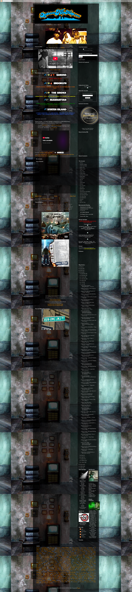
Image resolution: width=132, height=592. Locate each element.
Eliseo (82, 490)
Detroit (48, 556)
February (83, 460)
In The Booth (61, 561)
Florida (59, 557)
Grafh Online (82, 176)
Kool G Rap (43, 564)
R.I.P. (94, 572)
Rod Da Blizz (72, 574)
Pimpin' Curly (66, 569)
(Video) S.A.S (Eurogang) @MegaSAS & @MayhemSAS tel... (88, 421)
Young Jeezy (88, 581)
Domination (81, 556)
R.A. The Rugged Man (83, 572)
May (82, 455)
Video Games (64, 580)
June (82, 284)
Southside (60, 576)
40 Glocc (38, 547)
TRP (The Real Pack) (83, 486)
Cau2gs (94, 551)
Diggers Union (82, 168)
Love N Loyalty (66, 154)
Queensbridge (47, 155)
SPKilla (62, 47)
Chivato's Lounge (83, 164)
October (83, 277)
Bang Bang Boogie (67, 548)
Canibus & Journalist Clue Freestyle (93, 516)
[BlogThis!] (59, 152)
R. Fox (82, 482)
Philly (61, 569)
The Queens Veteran (83, 535)
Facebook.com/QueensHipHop (55, 300)
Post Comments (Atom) (45, 198)
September (83, 278)
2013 (81, 268)
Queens (39, 572)
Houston (49, 561)
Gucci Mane (46, 559)
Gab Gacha (68, 558)
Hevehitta (91, 559)
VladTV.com (86, 580)
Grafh (89, 558)
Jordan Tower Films (61, 563)
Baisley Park (59, 548)
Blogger (78, 588)
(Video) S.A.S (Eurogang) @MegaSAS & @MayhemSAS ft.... (88, 353)
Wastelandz (43, 581)
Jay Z (79, 562)
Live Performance (55, 565)
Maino (87, 565)
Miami (45, 567)
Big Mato (57, 550)
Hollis (44, 561)
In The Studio (68, 561)
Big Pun (68, 550)
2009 (81, 466)
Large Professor (64, 564)
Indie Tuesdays (77, 561)
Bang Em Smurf (76, 548)
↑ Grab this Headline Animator (87, 50)
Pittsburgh (72, 569)
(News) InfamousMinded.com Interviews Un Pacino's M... (87, 394)
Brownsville (57, 551)
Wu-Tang (63, 581)
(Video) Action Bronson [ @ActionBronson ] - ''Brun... (87, 308)
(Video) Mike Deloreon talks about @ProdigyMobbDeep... (87, 318)
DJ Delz (77, 553)
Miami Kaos (51, 567)
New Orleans (72, 568)
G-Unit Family (82, 173)
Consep (89, 552)
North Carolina (38, 155)
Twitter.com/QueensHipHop (55, 299)
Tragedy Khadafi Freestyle (92, 531)
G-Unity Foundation (60, 558)
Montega (82, 497)
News (78, 568)
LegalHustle (84, 564)
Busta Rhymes (64, 551)
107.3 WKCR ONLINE (84, 212)
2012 (81, 270)
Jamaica (74, 562)
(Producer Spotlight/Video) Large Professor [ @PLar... (87, 303)
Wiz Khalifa (50, 581)
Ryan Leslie (46, 575)
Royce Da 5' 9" (93, 574)
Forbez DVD (82, 171)
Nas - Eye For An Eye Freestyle (92, 533)
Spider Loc (68, 576)
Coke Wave (66, 552)
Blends (92, 550)
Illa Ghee (54, 561)
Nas (60, 568)
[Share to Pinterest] (63, 152)
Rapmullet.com (61, 573)
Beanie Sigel (91, 548)
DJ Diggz (83, 553)
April (82, 457)
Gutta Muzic (53, 559)
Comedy (72, 552)
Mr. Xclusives (82, 185)
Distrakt (82, 496)
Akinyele (58, 547)
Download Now (88, 229)
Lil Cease (91, 564)
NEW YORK (54, 568)
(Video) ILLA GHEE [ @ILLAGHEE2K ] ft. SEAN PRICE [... (88, 383)
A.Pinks (82, 489)
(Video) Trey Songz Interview (87, 128)
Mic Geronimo (58, 567)
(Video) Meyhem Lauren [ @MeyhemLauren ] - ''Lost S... (87, 350)
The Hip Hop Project (84, 194)
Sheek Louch (38, 576)
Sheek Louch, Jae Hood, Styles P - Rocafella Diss (92, 523)
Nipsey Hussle (83, 480)
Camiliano (83, 551)
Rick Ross (47, 574)
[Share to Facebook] (61, 152)
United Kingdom (39, 580)
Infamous (49, 154)
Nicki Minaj (84, 568)
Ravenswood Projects (70, 573)
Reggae (87, 573)
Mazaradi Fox (39, 567)
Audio (52, 548)
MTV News (81, 565)
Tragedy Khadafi (44, 579)
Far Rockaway (46, 557)
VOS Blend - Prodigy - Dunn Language (92, 494)
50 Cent (44, 547)
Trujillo (82, 479)
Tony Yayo (85, 577)
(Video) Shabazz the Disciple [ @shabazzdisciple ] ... (87, 389)
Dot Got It (82, 170)
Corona (40, 553)
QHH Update (83, 570)
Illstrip (82, 499)
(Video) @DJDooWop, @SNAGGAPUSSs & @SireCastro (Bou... (88, 377)
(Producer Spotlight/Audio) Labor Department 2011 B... (87, 380)
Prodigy (42, 155)
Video (55, 155)
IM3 (46, 154)
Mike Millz (83, 488)
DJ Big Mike (72, 553)
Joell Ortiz (46, 563)
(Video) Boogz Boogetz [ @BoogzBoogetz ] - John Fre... (87, 286)
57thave (81, 162)
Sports (73, 576)
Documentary (64, 556)
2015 (81, 266)
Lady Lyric (83, 498)
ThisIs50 (81, 199)
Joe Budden (38, 563)
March (82, 458)
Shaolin (92, 575)
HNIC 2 (58, 559)
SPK (51, 575)
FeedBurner (90, 99)
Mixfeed (81, 184)
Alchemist (90, 547)
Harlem (69, 559)
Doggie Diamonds (72, 556)
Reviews (92, 573)
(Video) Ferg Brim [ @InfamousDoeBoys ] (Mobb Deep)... (87, 324)
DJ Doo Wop (89, 553)
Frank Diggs (80, 557)
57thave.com (52, 547)
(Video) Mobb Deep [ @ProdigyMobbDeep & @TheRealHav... (86, 373)
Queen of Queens (91, 570)
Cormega (94, 552)
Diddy (53, 556)
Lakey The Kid (56, 564)
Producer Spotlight (92, 569)
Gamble (82, 505)
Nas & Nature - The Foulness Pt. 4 (93, 521)
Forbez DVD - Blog (84, 216)
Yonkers (69, 581)
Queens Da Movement (51, 572)
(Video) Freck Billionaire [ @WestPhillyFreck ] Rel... (86, 403)
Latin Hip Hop (71, 564)
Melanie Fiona (82, 481)
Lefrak (77, 564)
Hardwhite (64, 559)
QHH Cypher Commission (54, 570)
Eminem (92, 556)
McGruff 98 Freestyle (92, 535)
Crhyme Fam (48, 553)
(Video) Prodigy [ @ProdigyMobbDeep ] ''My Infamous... (88, 330)
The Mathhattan (83, 197)
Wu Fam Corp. (83, 202)
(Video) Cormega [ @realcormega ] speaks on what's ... (88, 306)
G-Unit (52, 558)
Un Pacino (92, 579)
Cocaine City (59, 552)
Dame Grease (87, 555)
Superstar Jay (49, 577)
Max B (92, 565)
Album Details (65, 547)
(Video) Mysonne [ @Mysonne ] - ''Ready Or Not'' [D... (87, 356)
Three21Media (72, 577)
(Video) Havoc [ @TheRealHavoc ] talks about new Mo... (88, 453)
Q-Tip (46, 570)
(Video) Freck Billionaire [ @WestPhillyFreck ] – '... (86, 406)
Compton (84, 552)
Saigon (55, 575)
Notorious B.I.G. (45, 569)
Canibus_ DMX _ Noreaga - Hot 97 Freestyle (92, 511)
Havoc (75, 559)
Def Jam (42, 556)
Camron (88, 551)
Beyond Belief (82, 503)
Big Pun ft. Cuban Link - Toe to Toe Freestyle (92, 526)
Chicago (39, 552)
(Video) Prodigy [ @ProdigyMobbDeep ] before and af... (88, 432)
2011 (81, 272)
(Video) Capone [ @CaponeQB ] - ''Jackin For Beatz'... (87, 415)
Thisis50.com (44, 125)
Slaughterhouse (46, 576)
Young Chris (81, 581)
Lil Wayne (41, 565)
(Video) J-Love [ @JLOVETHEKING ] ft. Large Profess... (88, 294)
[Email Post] (55, 152)
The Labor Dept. (83, 196)
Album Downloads (75, 547)
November (83, 275)
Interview (60, 154)
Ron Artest (82, 190)
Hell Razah (85, 559)
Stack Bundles (79, 576)
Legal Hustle (82, 182)
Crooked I (54, 553)
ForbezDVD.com (72, 557)
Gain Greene (74, 558)
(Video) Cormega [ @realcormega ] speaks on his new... (88, 397)
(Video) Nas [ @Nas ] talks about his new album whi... (88, 412)
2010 (81, 464)
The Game (56, 577)
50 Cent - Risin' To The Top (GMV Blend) (92, 491)
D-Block (65, 553)
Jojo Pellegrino (53, 563)
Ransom (54, 573)
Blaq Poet (87, 550)
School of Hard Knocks (67, 575)
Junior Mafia (69, 563)
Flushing (64, 557)
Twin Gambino (75, 579)
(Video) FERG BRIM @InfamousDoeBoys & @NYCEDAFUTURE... (86, 443)
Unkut (81, 200)
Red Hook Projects (80, 573)
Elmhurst (87, 556)
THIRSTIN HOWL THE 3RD (82, 502)
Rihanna (53, 574)
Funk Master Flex (45, 558)
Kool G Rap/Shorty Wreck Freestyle (92, 537)
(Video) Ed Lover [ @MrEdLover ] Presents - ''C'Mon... (87, 344)
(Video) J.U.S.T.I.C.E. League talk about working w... (88, 370)
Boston (37, 551)
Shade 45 (87, 575)
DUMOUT (81, 555)
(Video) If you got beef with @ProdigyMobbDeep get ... (87, 364)
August (82, 280)
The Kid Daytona (82, 507)
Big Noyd (63, 550)
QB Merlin (82, 187)
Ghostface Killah (82, 558)
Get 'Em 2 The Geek (84, 174)
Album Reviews (84, 547)
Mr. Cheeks (44, 568)
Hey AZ (81, 179)
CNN (70, 551)
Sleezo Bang (53, 576)
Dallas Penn (82, 167)
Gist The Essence (82, 495)
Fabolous (38, 557)
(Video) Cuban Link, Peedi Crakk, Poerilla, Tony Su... (87, 342)
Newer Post (38, 196)
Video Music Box (72, 580)
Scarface (60, 575)
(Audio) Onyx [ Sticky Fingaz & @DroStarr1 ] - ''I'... (87, 339)
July (82, 282)
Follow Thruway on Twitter (55, 69)
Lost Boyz (71, 565)
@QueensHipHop (87, 86)
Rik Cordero (58, 574)
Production (40, 570)
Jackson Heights (54, 562)
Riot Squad (65, 574)
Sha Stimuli (81, 575)
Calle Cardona (76, 551)
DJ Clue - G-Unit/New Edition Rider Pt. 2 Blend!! (92, 484)
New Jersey (65, 568)
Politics (77, 569)
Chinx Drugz (46, 552)
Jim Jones (92, 562)
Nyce (51, 569)
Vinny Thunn (79, 580)
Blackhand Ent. (80, 550)
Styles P (94, 576)
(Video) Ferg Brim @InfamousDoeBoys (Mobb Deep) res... (88, 447)
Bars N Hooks (84, 548)
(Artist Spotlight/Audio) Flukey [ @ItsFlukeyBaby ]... (87, 300)
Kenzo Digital (89, 563)
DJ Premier (59, 555)
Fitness (54, 557)
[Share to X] (60, 152)
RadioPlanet (82, 188)
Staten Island (87, 576)
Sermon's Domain (83, 193)
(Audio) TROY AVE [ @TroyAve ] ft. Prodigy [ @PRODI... (88, 292)
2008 (81, 467)
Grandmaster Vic (39, 559)
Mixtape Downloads (76, 567)
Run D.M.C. (40, 575)
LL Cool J (49, 564)
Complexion (82, 508)
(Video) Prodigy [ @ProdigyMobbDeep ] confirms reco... (88, 367)
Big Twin (73, 550)
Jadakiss (61, 562)
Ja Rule (47, 562)
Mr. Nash (82, 483)
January (83, 462)
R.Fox (91, 572)
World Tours (57, 581)
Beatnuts (38, 550)
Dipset (57, 556)
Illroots (81, 181)
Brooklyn (49, 551)
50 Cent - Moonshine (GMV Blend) (92, 488)
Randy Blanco (48, 573)
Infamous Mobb (55, 154)
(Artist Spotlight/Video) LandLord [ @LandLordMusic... (87, 336)
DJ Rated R (66, 555)
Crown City (60, 553)
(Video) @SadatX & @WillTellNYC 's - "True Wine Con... (88, 423)
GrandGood (82, 177)
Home (55, 196)
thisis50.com (47, 582)
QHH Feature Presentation (66, 570)
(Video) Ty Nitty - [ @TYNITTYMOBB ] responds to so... (88, 361)
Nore (37, 569)
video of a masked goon (56, 125)
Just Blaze (75, 563)
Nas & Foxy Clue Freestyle (92, 529)
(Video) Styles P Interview (87, 129)
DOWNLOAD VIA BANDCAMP (55, 304)
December (83, 273)
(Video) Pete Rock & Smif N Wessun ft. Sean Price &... (88, 289)
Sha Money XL (75, 575)
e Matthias (83, 536)
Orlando (55, 569)
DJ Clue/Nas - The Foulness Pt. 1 (92, 519)
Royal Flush (85, 574)
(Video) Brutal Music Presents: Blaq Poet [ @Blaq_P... (88, 400)
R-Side (82, 484)
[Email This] (57, 152)
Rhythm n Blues (39, 574)
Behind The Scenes (50, 550)
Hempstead (43, 154)
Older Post (73, 196)
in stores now (54, 127)
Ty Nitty (52, 155)
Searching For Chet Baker (85, 191)
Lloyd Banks (63, 565)
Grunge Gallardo (82, 500)
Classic (52, 552)
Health (80, 559)
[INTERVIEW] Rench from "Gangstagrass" (86, 426)
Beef (39, 154)
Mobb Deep (71, 154)
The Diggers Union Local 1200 (86, 214)
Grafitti (93, 558)
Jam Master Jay (68, 562)
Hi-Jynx (82, 506)
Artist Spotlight (44, 548)
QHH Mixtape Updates (76, 570)
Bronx (42, 551)
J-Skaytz (82, 487)
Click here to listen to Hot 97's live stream (82, 523)
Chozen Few (82, 491)
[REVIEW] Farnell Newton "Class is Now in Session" (88, 435)
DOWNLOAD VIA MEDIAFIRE (55, 305)
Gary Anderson (83, 530)
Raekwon (40, 573)
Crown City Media (83, 165)
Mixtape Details (66, 567)
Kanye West (81, 563)
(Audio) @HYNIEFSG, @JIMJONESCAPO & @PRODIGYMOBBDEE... (86, 311)
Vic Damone (47, 580)
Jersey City (85, 562)
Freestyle (87, 557)
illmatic (42, 582)
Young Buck (75, 581)
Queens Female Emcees (62, 572)
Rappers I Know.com (83, 493)
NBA (49, 568)
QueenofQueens (83, 532)
